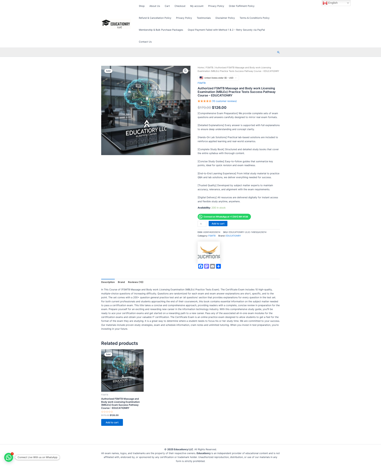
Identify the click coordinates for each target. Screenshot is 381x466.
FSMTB (209, 67)
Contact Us (145, 41)
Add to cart (218, 223)
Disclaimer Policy (225, 17)
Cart (167, 5)
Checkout (180, 5)
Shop (142, 5)
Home (201, 67)
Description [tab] (108, 282)
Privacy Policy (216, 5)
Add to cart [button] (112, 422)
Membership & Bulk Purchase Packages (161, 29)
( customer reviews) (224, 101)
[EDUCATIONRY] (209, 253)
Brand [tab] (121, 282)
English (332, 2)
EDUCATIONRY (233, 235)
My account (196, 5)
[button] (278, 52)
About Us (154, 5)
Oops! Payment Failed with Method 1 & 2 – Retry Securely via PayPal (226, 29)
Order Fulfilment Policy (241, 5)
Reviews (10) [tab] (135, 282)
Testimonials (204, 17)
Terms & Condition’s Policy (255, 17)
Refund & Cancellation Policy (155, 17)
